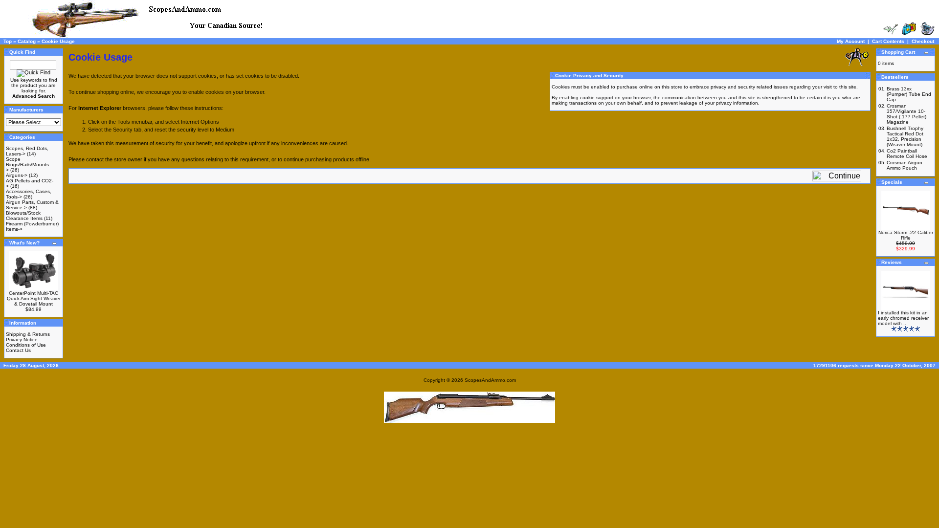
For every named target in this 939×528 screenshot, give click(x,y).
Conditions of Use (26, 345)
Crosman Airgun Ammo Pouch (904, 165)
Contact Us (18, 350)
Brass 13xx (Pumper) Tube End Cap (909, 94)
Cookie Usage (58, 41)
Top (7, 41)
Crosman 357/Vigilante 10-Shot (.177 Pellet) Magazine (906, 114)
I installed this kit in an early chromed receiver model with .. (903, 318)
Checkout (923, 41)
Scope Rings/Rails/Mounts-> (28, 164)
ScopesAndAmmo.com (490, 380)
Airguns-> (16, 175)
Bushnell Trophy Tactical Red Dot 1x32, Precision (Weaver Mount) (905, 136)
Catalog (27, 41)
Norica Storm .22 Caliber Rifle (905, 235)
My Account (851, 41)
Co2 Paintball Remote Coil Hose (907, 153)
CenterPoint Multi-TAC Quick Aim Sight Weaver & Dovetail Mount (34, 298)
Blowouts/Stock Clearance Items (24, 215)
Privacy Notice (22, 339)
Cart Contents (888, 41)
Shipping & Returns (28, 334)
